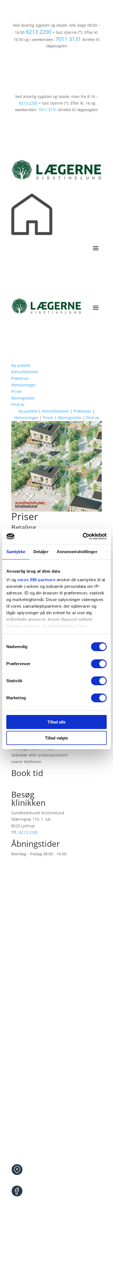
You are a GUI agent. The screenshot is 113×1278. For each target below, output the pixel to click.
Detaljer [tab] (41, 551)
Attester (18, 1033)
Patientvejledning (27, 1047)
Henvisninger (23, 384)
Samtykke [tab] (15, 551)
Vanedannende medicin (33, 1027)
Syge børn (20, 1007)
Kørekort (19, 1040)
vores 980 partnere (36, 579)
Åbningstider (23, 398)
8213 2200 (38, 32)
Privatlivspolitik (41, 1252)
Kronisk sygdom (25, 1020)
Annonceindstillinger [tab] (77, 551)
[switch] (99, 663)
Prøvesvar (20, 378)
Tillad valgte (56, 738)
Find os (17, 404)
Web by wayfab (72, 1252)
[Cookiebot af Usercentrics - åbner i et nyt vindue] (83, 536)
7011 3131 (68, 39)
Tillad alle (56, 722)
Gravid (17, 1014)
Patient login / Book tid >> (36, 783)
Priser (16, 391)
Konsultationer (24, 371)
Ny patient (20, 365)
